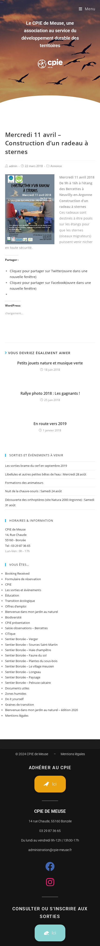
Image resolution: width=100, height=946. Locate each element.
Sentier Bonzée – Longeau (23, 672)
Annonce (56, 166)
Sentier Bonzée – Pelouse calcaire (28, 683)
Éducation (12, 595)
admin (13, 166)
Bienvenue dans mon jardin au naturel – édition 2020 (41, 710)
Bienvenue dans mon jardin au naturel (31, 612)
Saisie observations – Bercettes (26, 628)
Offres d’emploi (15, 606)
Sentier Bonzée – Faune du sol (26, 655)
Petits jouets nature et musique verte (50, 363)
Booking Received (17, 573)
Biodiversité (13, 617)
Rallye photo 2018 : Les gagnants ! (50, 393)
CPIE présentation (17, 623)
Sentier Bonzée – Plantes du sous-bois (31, 661)
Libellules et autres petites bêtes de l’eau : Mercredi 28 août (45, 474)
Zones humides (15, 693)
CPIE (8, 584)
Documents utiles (17, 688)
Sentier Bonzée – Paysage (22, 677)
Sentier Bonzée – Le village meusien (29, 666)
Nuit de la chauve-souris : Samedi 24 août (33, 491)
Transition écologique (20, 601)
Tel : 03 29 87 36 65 (17, 546)
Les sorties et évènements (23, 590)
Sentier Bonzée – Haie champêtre (28, 650)
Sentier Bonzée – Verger (21, 639)
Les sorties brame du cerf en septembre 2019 (36, 466)
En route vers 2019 (50, 423)
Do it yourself (14, 699)
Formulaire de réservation (23, 579)
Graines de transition (19, 704)
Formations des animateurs (24, 483)
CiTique (10, 634)
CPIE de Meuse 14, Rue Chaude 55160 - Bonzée (16, 534)
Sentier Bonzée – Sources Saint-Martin (31, 644)
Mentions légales (16, 715)
